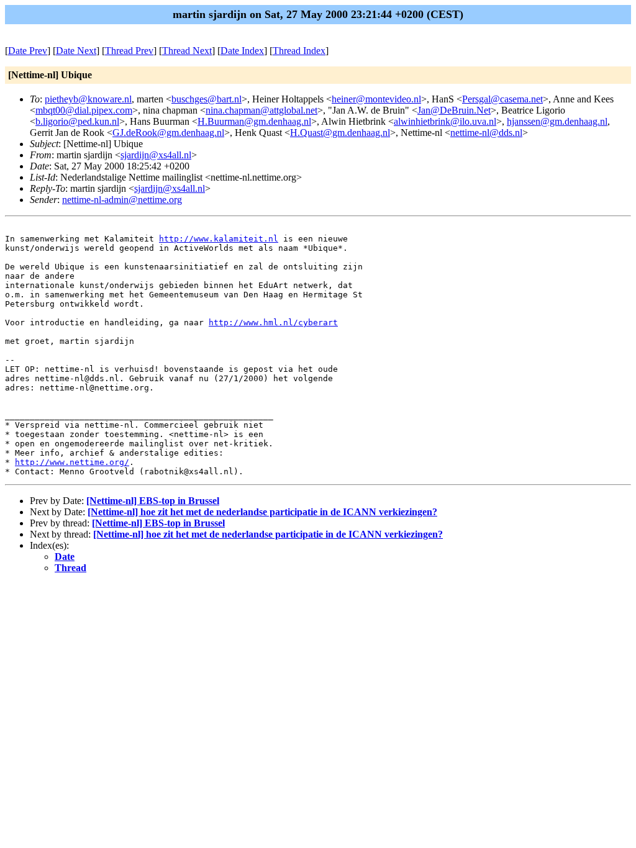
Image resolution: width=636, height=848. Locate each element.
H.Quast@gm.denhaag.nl (340, 132)
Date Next (76, 50)
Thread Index (299, 50)
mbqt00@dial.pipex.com (83, 110)
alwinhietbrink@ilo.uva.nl (445, 121)
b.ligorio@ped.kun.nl (77, 121)
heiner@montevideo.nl (376, 99)
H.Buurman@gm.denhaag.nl (254, 121)
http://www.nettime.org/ (72, 462)
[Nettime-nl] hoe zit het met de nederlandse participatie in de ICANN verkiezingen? (262, 512)
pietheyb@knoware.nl (88, 99)
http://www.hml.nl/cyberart (273, 322)
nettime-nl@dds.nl (486, 132)
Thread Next (187, 50)
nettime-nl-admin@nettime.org (122, 199)
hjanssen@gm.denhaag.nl (557, 121)
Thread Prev (129, 50)
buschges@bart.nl (206, 99)
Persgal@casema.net (502, 99)
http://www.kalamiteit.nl (218, 238)
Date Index (242, 50)
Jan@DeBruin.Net (454, 110)
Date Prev (27, 50)
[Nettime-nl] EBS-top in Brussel (152, 500)
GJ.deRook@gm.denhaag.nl (168, 132)
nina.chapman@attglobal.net (261, 110)
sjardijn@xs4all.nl (155, 155)
